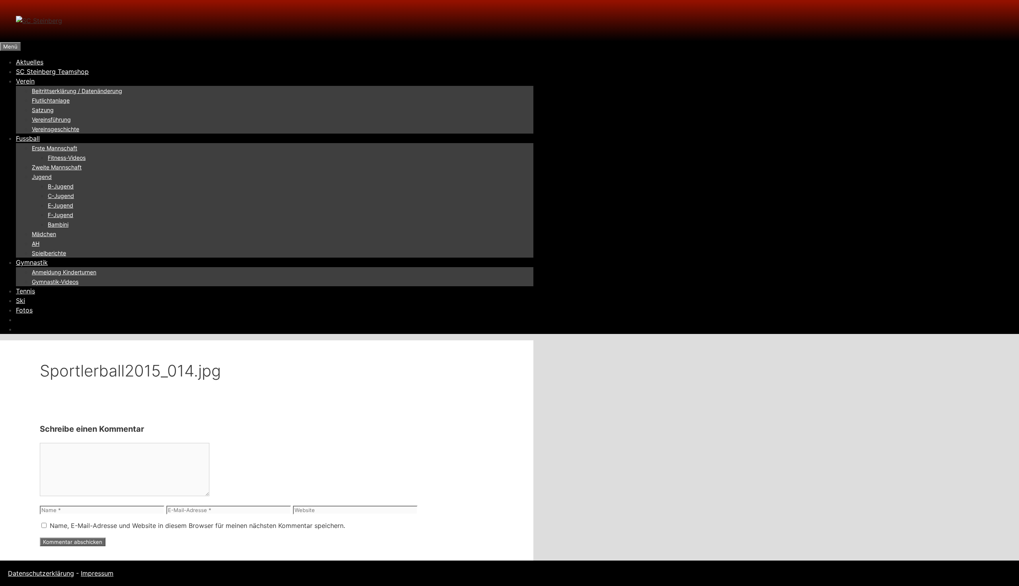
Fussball (28, 138)
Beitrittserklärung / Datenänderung (77, 90)
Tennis (25, 291)
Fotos (24, 310)
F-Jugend (60, 215)
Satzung (43, 110)
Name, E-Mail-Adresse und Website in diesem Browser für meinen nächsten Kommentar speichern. (197, 526)
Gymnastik (32, 262)
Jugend (42, 176)
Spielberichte (49, 253)
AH (35, 243)
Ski (20, 301)
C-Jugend (61, 195)
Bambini (58, 224)
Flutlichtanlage (51, 100)
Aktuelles (29, 62)
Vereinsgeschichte (55, 129)
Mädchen (44, 234)
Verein (25, 81)
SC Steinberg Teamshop (52, 72)
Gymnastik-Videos (55, 281)
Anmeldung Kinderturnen (64, 272)
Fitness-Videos (67, 157)
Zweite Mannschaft (57, 167)
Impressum (97, 573)
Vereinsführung (51, 119)
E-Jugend (60, 205)
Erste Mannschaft (54, 148)
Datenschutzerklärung (41, 573)
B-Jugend (61, 186)
